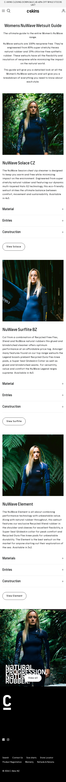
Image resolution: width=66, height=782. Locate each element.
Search (5, 758)
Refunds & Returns (45, 762)
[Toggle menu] (3, 10)
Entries (7, 220)
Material (8, 209)
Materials (8, 558)
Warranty (29, 762)
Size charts (31, 758)
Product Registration (12, 762)
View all (33, 678)
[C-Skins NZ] (33, 11)
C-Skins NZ (14, 771)
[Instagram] (8, 739)
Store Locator (46, 758)
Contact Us (17, 758)
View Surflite (14, 421)
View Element (14, 596)
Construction (11, 232)
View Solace (13, 247)
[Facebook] (3, 739)
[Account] (62, 10)
